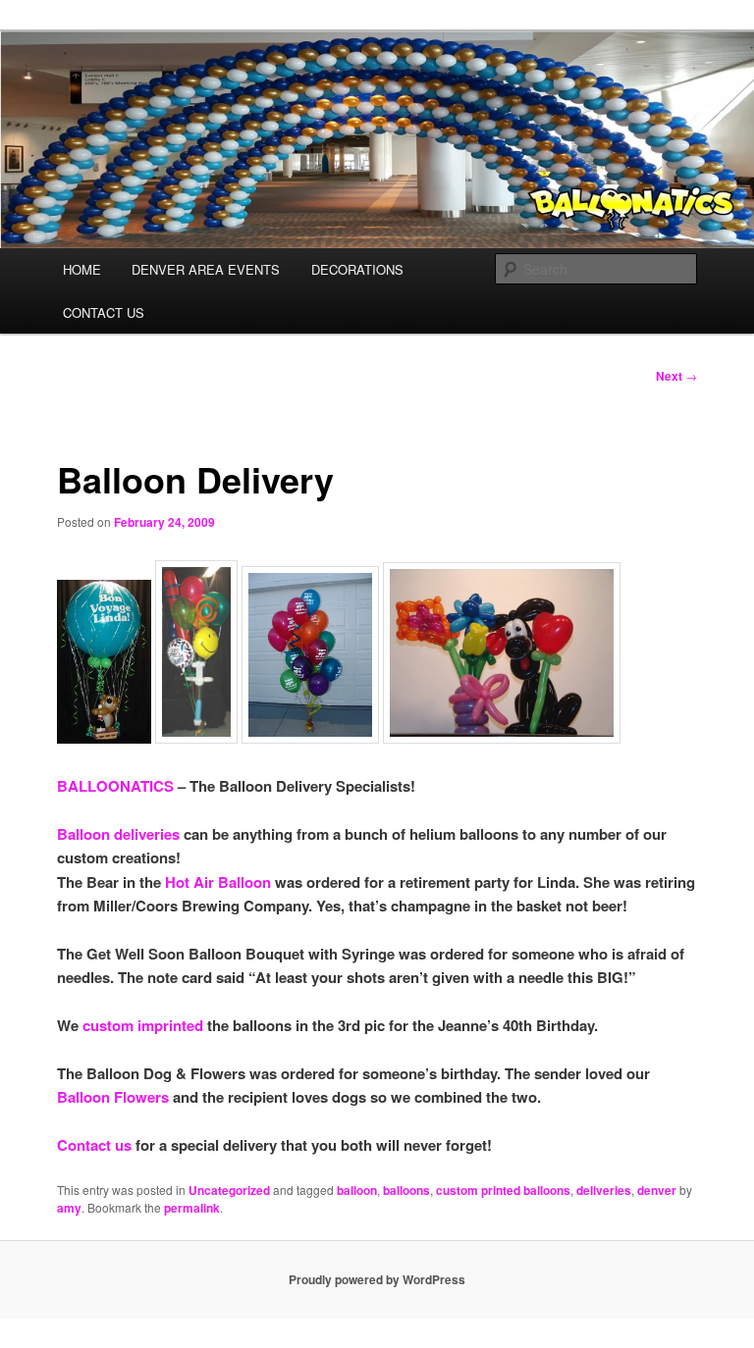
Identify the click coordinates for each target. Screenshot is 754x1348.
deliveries (603, 1190)
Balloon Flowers (113, 1097)
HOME (82, 269)
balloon (357, 1190)
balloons (406, 1190)
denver (656, 1190)
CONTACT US (103, 312)
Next (676, 376)
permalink (192, 1208)
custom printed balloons (503, 1190)
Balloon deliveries (118, 834)
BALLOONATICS (115, 786)
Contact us (96, 1145)
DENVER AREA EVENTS (206, 269)
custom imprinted (142, 1025)
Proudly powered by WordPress (377, 1279)
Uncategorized (229, 1190)
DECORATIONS (357, 269)
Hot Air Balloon (218, 882)
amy (69, 1208)
